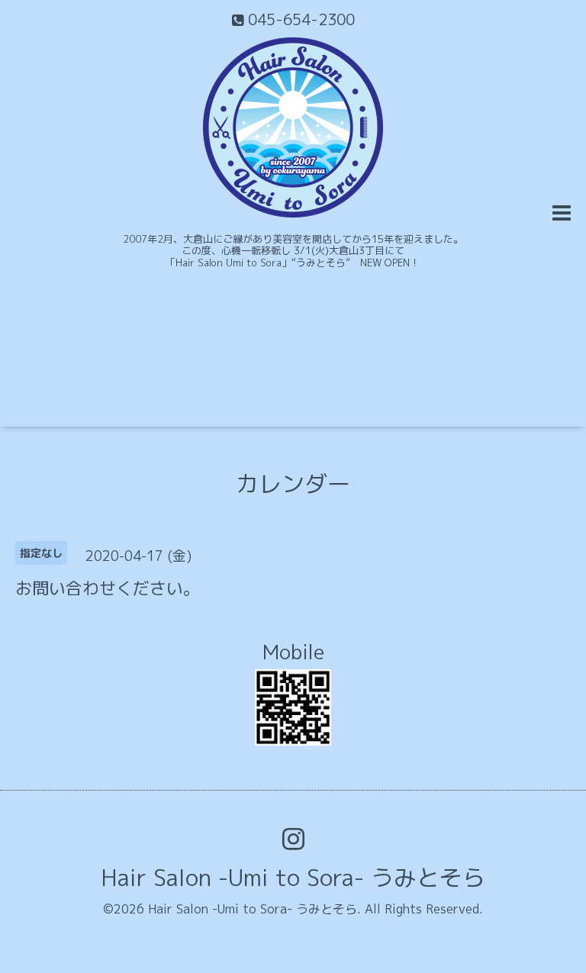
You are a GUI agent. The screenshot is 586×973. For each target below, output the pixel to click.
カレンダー (293, 484)
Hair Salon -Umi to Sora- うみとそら (293, 878)
